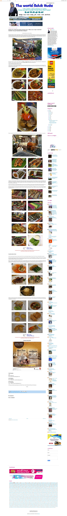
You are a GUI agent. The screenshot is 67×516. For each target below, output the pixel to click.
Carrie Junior (26, 490)
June (49, 116)
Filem (14, 493)
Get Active (27, 493)
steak (42, 507)
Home (27, 418)
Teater (14, 504)
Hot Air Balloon (50, 493)
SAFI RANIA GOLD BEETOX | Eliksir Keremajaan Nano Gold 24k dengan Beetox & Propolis (54, 160)
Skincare (17, 484)
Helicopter (41, 493)
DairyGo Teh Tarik (40, 491)
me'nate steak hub (56, 506)
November (50, 113)
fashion (24, 484)
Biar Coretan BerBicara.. (52, 325)
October (50, 114)
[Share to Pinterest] (26, 391)
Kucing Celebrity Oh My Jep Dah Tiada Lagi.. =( (54, 255)
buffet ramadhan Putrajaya (29, 487)
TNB (17, 487)
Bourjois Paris (44, 489)
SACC (41, 486)
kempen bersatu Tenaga (50, 506)
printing (30, 507)
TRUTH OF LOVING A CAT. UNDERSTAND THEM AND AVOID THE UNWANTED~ (54, 379)
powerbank (27, 507)
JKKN (46, 494)
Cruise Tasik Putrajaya (18, 491)
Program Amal (27, 500)
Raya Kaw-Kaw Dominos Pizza (44, 500)
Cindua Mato (52, 490)
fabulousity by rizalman (52, 389)
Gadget (54, 484)
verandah (50, 507)
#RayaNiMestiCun (55, 487)
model (10, 507)
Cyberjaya (27, 491)
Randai (39, 500)
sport (40, 487)
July (49, 115)
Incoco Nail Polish (35, 494)
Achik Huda (52, 29)
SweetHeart (35, 503)
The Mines (53, 504)
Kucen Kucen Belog (51, 253)
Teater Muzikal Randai (18, 504)
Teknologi (28, 504)
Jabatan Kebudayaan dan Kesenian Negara (52, 494)
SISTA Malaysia (32, 501)
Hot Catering (54, 493)
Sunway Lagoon (20, 484)
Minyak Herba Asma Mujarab (51, 497)
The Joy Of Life (43, 504)
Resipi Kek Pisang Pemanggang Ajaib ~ (54, 195)
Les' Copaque (29, 496)
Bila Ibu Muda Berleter (51, 334)
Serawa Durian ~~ (54, 278)
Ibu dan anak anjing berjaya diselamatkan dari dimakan (54, 330)
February (50, 124)
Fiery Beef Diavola (11, 493)
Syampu (49, 503)
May (49, 117)
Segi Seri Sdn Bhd (56, 486)
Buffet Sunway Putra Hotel (12, 490)
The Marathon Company (48, 504)
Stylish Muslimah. (51, 343)
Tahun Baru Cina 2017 (53, 503)
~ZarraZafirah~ (50, 371)
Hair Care (38, 493)
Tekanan (25, 504)
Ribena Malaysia (24, 501)
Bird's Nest (41, 489)
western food (43, 487)
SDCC (48, 486)
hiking (42, 506)
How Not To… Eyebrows (51, 311)
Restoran (36, 483)
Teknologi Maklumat (32, 504)
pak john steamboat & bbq (15, 507)
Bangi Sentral (31, 489)
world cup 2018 (53, 507)
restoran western (36, 507)
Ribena (20, 501)
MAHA (42, 496)
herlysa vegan (39, 506)
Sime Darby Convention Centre (23, 392)
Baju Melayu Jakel (23, 489)
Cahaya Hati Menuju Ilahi (52, 259)
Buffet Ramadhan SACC (42, 483)
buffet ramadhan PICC (20, 506)
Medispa (28, 497)
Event (19, 482)
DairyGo (36, 491)
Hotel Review (14, 494)
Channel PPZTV (42, 490)
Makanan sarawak (14, 497)
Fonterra (17, 493)
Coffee (10, 491)
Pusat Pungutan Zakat (53, 483)
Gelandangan (24, 493)
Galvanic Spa (20, 493)
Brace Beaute (55, 489)
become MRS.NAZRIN (51, 383)
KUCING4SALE (51, 422)
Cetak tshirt (35, 490)
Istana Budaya (43, 494)
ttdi (47, 507)
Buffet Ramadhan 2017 (23, 483)
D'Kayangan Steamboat (47, 484)
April (49, 118)
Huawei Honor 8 (18, 494)
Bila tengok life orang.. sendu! (52, 326)
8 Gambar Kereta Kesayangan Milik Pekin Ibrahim (54, 358)
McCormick (22, 497)
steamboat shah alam (28, 484)
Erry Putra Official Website (52, 428)
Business (21, 490)
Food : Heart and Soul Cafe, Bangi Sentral (54, 190)
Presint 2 (24, 500)
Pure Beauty (35, 486)
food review (23, 482)
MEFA (49, 496)
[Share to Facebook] (25, 391)
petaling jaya (20, 507)
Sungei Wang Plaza (15, 503)
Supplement (32, 503)
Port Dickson (21, 500)
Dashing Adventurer (55, 491)
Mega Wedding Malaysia (32, 497)
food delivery (32, 506)
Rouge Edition (27, 501)
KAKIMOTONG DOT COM (52, 328)
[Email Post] (21, 391)
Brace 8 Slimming (51, 489)
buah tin (16, 506)
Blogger (39, 513)
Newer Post (10, 418)
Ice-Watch (29, 494)
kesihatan (38, 487)
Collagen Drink (13, 491)
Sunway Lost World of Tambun (21, 503)
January (50, 125)
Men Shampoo (39, 497)
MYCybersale (52, 496)
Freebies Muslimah (54, 402)
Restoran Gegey (55, 500)
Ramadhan (36, 500)
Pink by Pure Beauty (12, 500)
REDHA (33, 500)
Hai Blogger (34, 493)
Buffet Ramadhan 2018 (17, 392)
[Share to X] (24, 391)
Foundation (53, 314)
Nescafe (15, 486)
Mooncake (56, 497)
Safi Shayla (56, 501)
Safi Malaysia (51, 486)
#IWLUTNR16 (50, 487)
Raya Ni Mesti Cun (50, 500)
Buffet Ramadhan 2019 (34, 484)
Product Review (32, 483)
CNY (23, 490)
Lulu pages (50, 235)
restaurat (33, 507)
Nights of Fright (21, 486)
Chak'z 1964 (38, 490)
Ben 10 (38, 489)
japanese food (45, 506)
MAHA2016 (44, 496)
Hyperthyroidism (26, 494)
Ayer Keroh (15, 489)
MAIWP (47, 496)
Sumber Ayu (11, 503)
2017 (49, 126)
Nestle (17, 486)
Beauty (27, 482)
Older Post (44, 418)
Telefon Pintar (20, 487)
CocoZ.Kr (56, 490)
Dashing (52, 484)
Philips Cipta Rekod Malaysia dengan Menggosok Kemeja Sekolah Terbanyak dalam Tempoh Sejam (54, 206)
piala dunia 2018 (24, 507)
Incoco (32, 494)
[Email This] (22, 391)
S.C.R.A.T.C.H (50, 319)
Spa (15, 487)
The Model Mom (51, 302)
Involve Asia (39, 494)
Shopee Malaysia (12, 487)
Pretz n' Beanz (31, 486)
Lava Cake (14, 496)
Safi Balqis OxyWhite (46, 501)
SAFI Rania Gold (45, 486)
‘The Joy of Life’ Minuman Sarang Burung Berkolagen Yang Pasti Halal (54, 169)
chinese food (34, 487)
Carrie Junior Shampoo (30, 490)
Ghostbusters (31, 493)
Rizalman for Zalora (54, 390)
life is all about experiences (52, 210)
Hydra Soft (22, 494)
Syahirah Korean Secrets (40, 503)
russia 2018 (40, 507)
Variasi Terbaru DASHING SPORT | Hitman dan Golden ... (53, 120)
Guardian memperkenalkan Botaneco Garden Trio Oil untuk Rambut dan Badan (55, 165)
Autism (12, 489)
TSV (49, 377)
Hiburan (47, 493)
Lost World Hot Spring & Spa (37, 496)
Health (57, 484)
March (50, 119)
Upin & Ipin (24, 487)
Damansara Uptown (45, 491)
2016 (49, 127)
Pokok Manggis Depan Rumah (52, 229)
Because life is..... (54, 350)
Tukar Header (50, 251)
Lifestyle (11, 482)
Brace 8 (48, 489)
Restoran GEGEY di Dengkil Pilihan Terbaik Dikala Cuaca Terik (54, 182)
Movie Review (11, 486)
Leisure (22, 496)
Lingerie (32, 496)
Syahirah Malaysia (45, 503)
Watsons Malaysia (11, 483)
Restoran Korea (11, 501)
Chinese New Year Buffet (47, 490)
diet (26, 506)
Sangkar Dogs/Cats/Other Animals (54, 424)
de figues (25, 506)
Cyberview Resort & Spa (31, 491)
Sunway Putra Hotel (28, 503)
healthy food (35, 506)
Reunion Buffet (15, 501)
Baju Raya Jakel (27, 489)
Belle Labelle (35, 489)
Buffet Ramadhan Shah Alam (41, 484)
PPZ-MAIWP (28, 483)
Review (18, 501)
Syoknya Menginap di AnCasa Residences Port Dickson (54, 178)
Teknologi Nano (36, 504)
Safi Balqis (42, 501)
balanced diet (13, 506)
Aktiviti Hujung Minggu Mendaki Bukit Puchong (55, 187)
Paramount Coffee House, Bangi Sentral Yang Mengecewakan (54, 156)
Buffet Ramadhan (12, 392)
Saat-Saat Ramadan (36, 501)
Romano (39, 486)
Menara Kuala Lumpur (44, 497)
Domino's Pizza (48, 483)
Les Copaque (25, 496)
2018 (49, 111)
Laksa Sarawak (11, 496)
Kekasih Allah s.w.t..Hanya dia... (52, 369)
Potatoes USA (27, 486)
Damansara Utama (50, 491)
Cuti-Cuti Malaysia (23, 491)
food (15, 482)
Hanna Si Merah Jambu (52, 313)
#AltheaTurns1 (47, 487)
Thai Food (40, 504)
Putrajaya (31, 500)
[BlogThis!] (23, 391)
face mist (29, 506)
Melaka (37, 497)
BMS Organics (18, 489)
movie (38, 483)
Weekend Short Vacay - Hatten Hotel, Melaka (54, 291)
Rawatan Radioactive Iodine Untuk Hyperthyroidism (54, 173)
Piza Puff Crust (17, 500)
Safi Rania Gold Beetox (51, 501)
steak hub (45, 507)
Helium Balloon (44, 493)
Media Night (25, 497)
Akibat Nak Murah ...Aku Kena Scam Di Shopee (54, 240)
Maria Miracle (18, 497)
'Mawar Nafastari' (51, 223)
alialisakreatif (50, 204)
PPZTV (24, 486)
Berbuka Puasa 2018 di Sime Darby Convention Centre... (52, 122)
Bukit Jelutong (17, 490)
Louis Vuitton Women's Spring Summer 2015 (54, 364)
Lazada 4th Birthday (19, 496)
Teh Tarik (22, 504)
